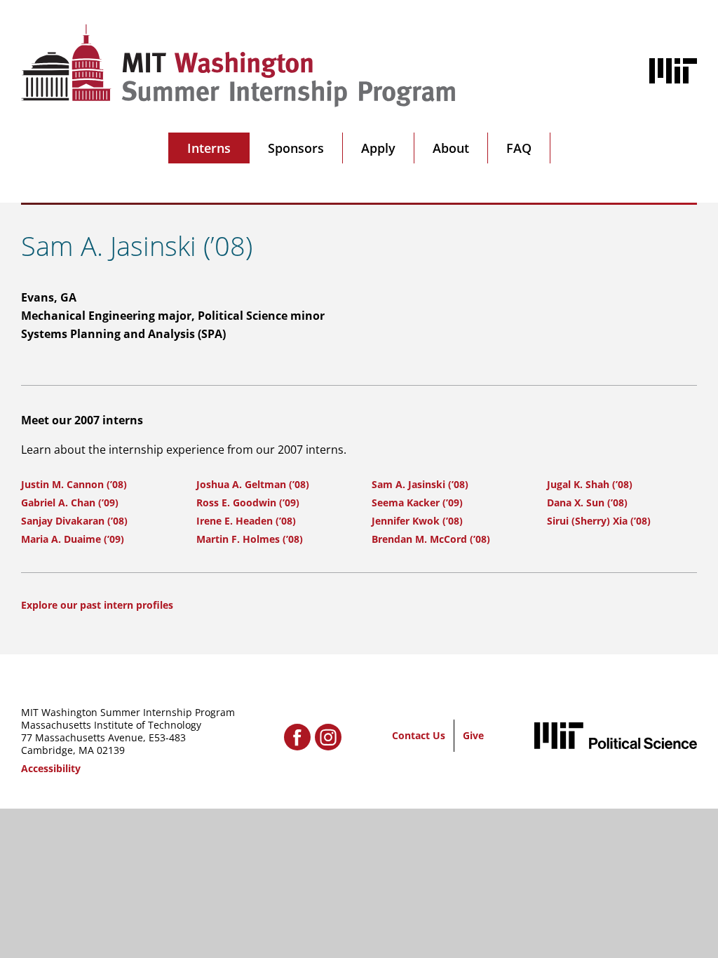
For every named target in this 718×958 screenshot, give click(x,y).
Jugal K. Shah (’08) (589, 484)
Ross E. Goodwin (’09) (247, 502)
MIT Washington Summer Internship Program (128, 712)
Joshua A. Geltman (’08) (252, 484)
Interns (209, 148)
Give (473, 735)
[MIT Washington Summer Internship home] (238, 65)
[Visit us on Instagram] (328, 737)
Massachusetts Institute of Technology (111, 724)
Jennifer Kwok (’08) (417, 520)
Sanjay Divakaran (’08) (74, 520)
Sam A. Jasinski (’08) (420, 484)
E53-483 (167, 737)
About (451, 148)
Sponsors (296, 148)
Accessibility (51, 768)
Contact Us (418, 735)
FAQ (518, 148)
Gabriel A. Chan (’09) (69, 502)
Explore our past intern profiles (97, 605)
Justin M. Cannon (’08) (74, 484)
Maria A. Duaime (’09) (72, 539)
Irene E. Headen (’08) (246, 520)
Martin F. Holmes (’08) (249, 539)
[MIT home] (673, 70)
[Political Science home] (615, 735)
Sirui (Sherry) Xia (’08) (599, 520)
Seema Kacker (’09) (417, 502)
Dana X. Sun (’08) (587, 502)
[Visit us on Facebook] (297, 737)
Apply (378, 148)
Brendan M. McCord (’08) (431, 539)
